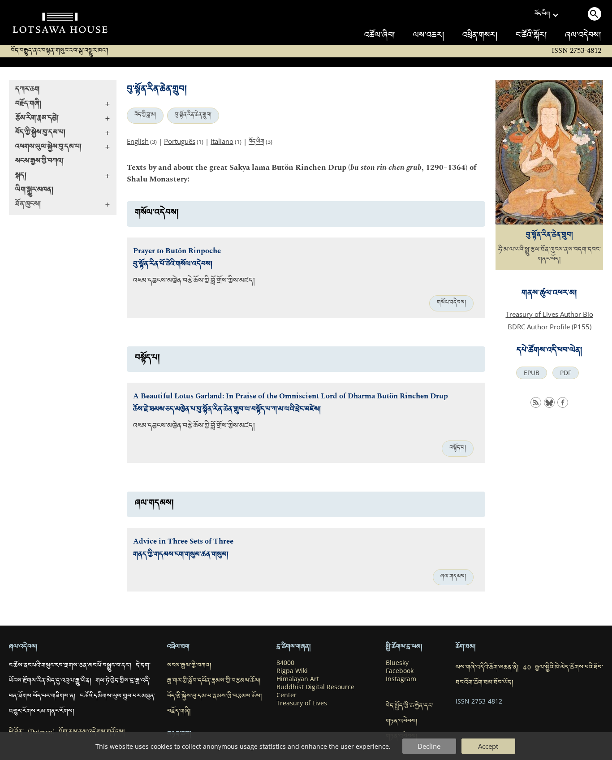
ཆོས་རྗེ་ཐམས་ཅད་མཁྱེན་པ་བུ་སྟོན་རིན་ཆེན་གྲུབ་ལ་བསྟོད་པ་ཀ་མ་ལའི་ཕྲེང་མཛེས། (227, 410)
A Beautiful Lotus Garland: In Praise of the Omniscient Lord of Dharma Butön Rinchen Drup (290, 396)
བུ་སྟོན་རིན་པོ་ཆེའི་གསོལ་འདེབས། (172, 265)
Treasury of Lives (301, 703)
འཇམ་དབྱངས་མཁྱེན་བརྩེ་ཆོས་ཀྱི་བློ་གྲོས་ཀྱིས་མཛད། (194, 281)
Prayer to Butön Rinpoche (177, 251)
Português (179, 141)
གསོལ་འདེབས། (451, 303)
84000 (285, 663)
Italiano (222, 141)
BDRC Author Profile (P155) (549, 326)
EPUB (531, 373)
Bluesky (397, 663)
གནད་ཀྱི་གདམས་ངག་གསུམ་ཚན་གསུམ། (180, 555)
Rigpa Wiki (292, 671)
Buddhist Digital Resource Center (315, 691)
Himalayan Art (297, 679)
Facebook (400, 671)
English (138, 141)
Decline (429, 746)
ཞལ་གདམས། (453, 577)
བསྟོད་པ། (457, 448)
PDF (565, 373)
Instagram (401, 679)
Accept (488, 746)
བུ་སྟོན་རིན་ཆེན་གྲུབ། (193, 115)
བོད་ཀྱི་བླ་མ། (145, 115)
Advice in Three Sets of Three (183, 541)
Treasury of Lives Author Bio (549, 314)
